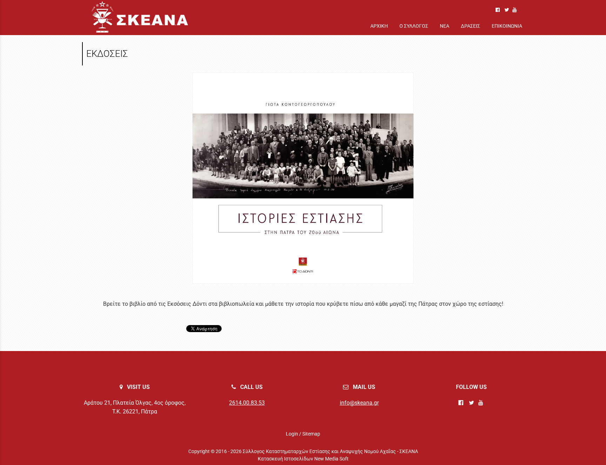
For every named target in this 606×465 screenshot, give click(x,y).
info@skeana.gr (359, 402)
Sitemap (311, 434)
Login (292, 434)
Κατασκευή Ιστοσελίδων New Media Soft (303, 458)
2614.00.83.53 (247, 402)
